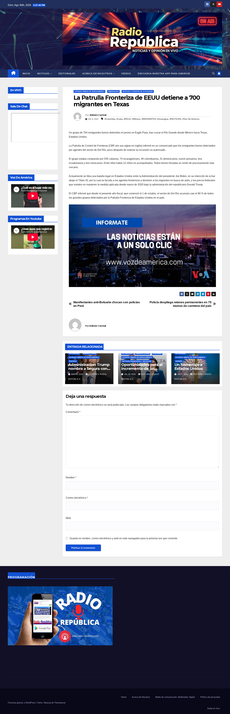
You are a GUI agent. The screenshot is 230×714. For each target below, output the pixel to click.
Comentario (73, 412)
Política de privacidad (210, 697)
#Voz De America (190, 119)
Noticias (43, 73)
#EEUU (127, 119)
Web (68, 518)
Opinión (178, 361)
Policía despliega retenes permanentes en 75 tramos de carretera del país (181, 304)
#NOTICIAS (175, 119)
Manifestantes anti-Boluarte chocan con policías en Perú (106, 304)
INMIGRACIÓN (113, 91)
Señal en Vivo (213, 708)
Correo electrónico (77, 497)
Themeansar (60, 703)
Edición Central (98, 115)
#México (136, 119)
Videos (126, 73)
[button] (213, 73)
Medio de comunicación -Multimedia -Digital (175, 697)
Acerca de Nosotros (97, 73)
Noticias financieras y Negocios (136, 361)
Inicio (26, 73)
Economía (157, 353)
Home (123, 697)
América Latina (89, 353)
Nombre (71, 477)
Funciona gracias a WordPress (22, 703)
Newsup (47, 703)
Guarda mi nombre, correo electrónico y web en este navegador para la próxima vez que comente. (124, 538)
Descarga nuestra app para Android (164, 73)
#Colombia (110, 119)
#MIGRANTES (149, 119)
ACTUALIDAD (74, 353)
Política (73, 361)
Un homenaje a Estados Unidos (188, 366)
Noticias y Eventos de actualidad (138, 91)
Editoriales (67, 73)
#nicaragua (162, 119)
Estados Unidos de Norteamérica (89, 91)
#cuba (119, 119)
